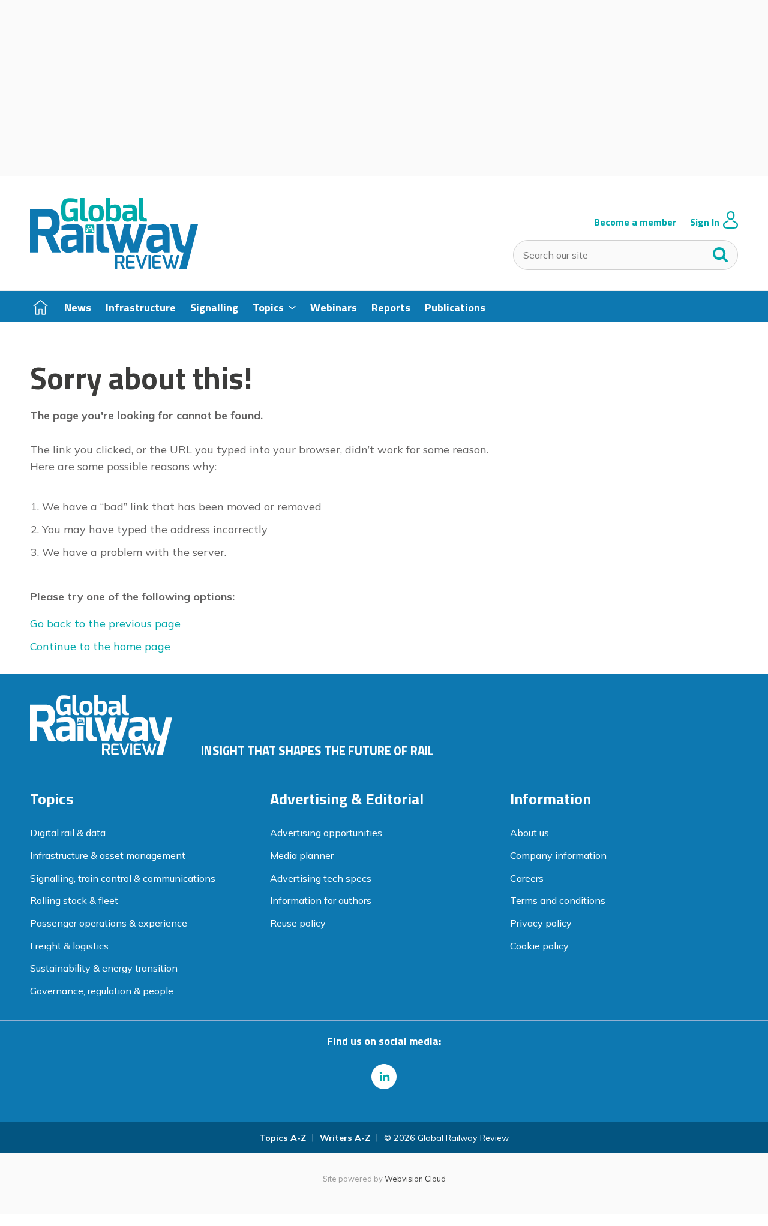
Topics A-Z (283, 1137)
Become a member (635, 222)
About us (529, 833)
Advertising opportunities (326, 833)
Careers (527, 878)
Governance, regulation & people (101, 991)
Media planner (302, 855)
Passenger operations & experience (108, 923)
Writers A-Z (345, 1137)
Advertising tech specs (320, 878)
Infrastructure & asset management (107, 855)
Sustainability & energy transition (104, 968)
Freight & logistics (69, 946)
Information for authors (320, 900)
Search (720, 252)
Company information (558, 855)
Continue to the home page (100, 646)
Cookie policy (539, 946)
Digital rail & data (68, 833)
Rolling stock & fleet (74, 900)
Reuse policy (298, 923)
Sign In (704, 222)
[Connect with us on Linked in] (384, 1076)
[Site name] (114, 265)
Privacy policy (541, 923)
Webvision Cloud (415, 1178)
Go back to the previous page (105, 623)
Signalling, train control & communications (122, 878)
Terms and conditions (557, 900)
